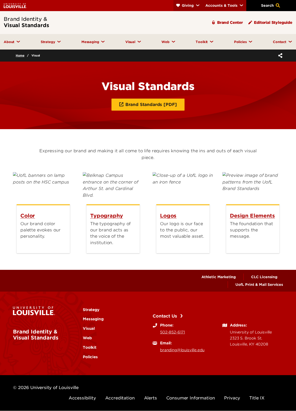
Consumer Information (190, 397)
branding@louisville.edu (182, 350)
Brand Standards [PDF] (151, 104)
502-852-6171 (172, 332)
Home (20, 55)
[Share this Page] (279, 55)
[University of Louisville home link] (15, 5)
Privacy (232, 397)
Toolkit (89, 347)
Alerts (150, 397)
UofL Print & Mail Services (259, 285)
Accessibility (82, 397)
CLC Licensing (264, 277)
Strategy (91, 309)
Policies (90, 357)
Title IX (257, 397)
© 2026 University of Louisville (46, 387)
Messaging (93, 319)
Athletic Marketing (218, 277)
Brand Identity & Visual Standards (35, 335)
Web (87, 338)
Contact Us (165, 316)
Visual (89, 328)
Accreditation (120, 397)
